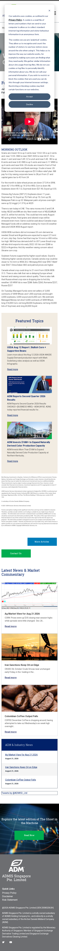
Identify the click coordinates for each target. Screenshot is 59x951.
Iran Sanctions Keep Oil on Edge (22, 665)
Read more (12, 369)
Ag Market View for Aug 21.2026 (22, 613)
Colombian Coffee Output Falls (21, 716)
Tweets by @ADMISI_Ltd (14, 793)
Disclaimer (7, 896)
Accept (29, 96)
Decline (29, 104)
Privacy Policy (9, 892)
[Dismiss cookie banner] (49, 10)
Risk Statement (9, 899)
